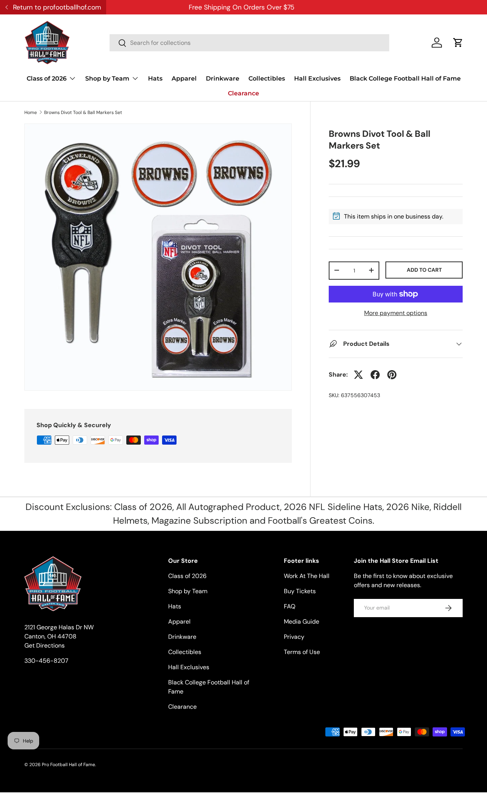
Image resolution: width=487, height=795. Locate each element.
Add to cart (424, 269)
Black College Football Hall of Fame (405, 78)
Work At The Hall (306, 576)
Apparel (184, 78)
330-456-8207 (46, 661)
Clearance (243, 93)
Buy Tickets (300, 591)
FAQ (289, 606)
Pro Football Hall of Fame (68, 765)
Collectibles (266, 78)
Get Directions (44, 645)
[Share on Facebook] (375, 374)
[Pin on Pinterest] (392, 374)
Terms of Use (302, 652)
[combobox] (249, 42)
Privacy (294, 637)
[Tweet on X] (358, 374)
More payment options (395, 313)
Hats (155, 78)
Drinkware (222, 78)
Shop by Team (107, 78)
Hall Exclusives (317, 78)
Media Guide (301, 622)
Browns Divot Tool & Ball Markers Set (83, 112)
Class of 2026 (47, 78)
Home (30, 112)
